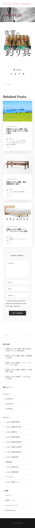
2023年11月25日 (11, 179)
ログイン (9, 495)
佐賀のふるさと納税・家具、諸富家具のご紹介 (17, 183)
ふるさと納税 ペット (13, 482)
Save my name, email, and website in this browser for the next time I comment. (16, 303)
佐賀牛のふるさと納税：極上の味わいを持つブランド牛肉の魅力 (17, 131)
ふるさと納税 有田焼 (13, 437)
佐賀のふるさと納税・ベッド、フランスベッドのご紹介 (17, 230)
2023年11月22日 (11, 226)
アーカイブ (12, 141)
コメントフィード (12, 505)
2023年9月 (9, 409)
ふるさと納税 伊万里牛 (14, 142)
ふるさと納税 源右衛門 (13, 452)
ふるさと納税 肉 (11, 432)
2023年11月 (9, 404)
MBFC (11, 138)
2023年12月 (9, 399)
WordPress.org (10, 510)
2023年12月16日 (11, 126)
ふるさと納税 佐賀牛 (13, 422)
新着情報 (13, 144)
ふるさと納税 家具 (14, 191)
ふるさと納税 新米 (12, 472)
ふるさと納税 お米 (12, 467)
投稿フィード (10, 500)
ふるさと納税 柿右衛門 (13, 442)
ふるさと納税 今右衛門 (13, 447)
